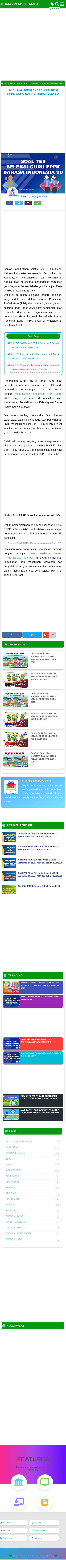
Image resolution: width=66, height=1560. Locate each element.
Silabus (10, 1204)
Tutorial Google (16, 1222)
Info (8, 1159)
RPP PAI (10, 1187)
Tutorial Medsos (16, 1227)
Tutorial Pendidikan (18, 1233)
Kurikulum (12, 1176)
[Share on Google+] (46, 635)
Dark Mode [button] (55, 9)
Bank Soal (12, 1147)
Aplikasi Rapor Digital (19, 1141)
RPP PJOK (11, 1193)
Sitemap (6, 1530)
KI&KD (9, 1164)
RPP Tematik (13, 1199)
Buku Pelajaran (15, 1153)
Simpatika (11, 1210)
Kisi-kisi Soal (13, 1170)
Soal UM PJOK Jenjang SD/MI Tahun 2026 (39, 886)
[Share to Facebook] (12, 635)
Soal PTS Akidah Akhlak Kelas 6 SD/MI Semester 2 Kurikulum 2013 (44, 716)
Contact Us (39, 1523)
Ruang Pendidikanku (43, 1556)
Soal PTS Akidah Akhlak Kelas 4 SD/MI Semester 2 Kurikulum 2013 (44, 736)
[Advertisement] (33, 46)
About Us (7, 1523)
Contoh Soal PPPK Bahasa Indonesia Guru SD (35, 543)
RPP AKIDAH (12, 1182)
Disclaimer (7, 1538)
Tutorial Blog (15, 1216)
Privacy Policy (40, 1530)
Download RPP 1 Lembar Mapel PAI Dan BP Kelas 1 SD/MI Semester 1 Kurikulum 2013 (40, 985)
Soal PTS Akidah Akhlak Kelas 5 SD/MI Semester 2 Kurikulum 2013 (44, 676)
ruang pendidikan (36, 781)
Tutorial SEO (14, 1239)
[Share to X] (32, 635)
